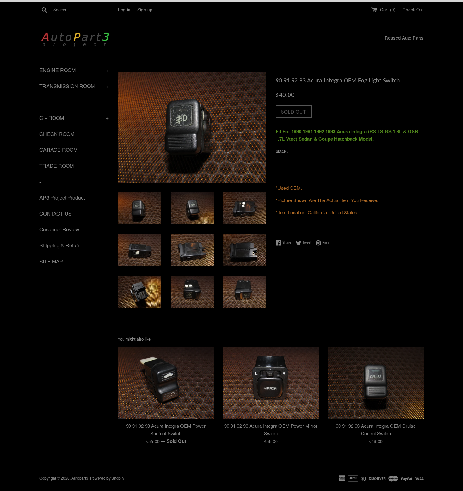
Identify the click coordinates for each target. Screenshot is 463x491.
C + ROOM (74, 117)
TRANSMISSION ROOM (74, 86)
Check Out (413, 10)
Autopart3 (79, 478)
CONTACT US (55, 213)
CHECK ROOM (56, 134)
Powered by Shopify (107, 478)
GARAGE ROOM (58, 149)
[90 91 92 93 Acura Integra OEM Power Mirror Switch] (270, 383)
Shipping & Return (60, 245)
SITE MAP (51, 261)
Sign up (144, 10)
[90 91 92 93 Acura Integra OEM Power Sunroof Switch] (166, 383)
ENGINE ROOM (74, 70)
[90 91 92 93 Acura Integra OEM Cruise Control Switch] (376, 383)
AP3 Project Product (62, 197)
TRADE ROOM (56, 165)
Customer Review (59, 229)
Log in (124, 10)
